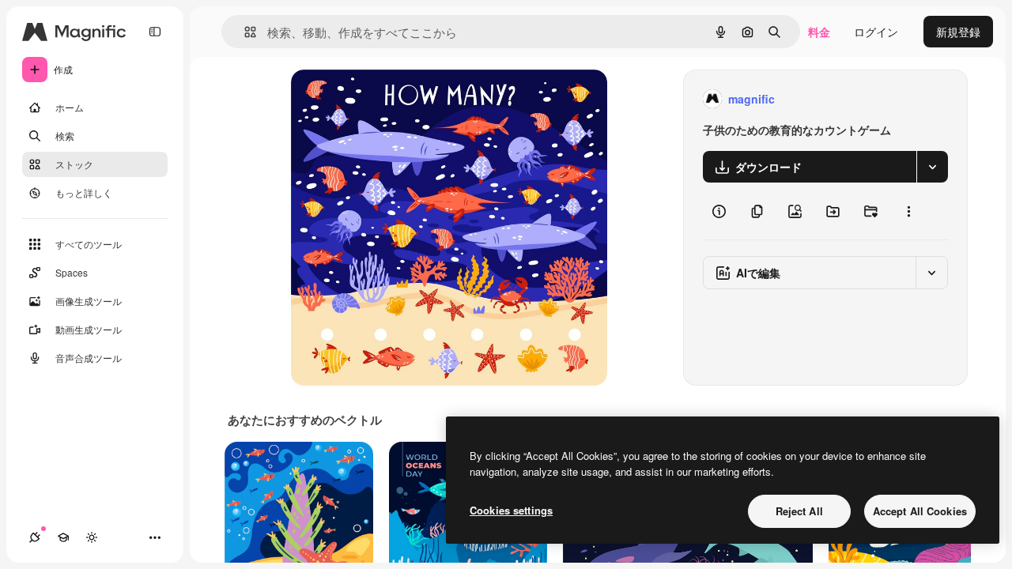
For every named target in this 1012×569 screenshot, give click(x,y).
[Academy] (63, 537)
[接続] (34, 537)
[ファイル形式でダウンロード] (932, 167)
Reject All (799, 510)
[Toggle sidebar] (155, 31)
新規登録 (958, 32)
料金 (819, 32)
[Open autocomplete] (244, 32)
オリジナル (399, 99)
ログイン (876, 32)
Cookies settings (511, 510)
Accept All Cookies (920, 510)
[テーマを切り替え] (91, 537)
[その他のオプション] (908, 211)
